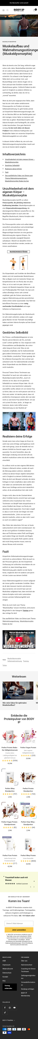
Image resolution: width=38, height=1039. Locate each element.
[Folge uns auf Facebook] (5, 1007)
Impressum (6, 965)
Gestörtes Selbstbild (12, 165)
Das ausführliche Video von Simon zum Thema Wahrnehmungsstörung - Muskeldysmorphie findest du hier (19, 178)
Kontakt (5, 977)
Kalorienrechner (26, 965)
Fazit (6, 172)
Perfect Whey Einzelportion (10, 790)
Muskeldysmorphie (9, 41)
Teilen (5, 665)
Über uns (24, 961)
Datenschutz (7, 973)
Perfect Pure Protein (10, 855)
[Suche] (7, 10)
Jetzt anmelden (19, 930)
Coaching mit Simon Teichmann (28, 970)
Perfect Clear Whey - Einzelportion (28, 823)
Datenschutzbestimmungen (13, 943)
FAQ (4, 981)
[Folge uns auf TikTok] (5, 1012)
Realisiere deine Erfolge (13, 169)
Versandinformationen (28, 983)
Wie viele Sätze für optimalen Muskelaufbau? (14, 704)
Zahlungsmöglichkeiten (28, 977)
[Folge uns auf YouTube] (14, 1007)
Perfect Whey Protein (28, 855)
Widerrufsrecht (8, 969)
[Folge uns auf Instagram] (9, 1007)
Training (26, 661)
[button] (9, 760)
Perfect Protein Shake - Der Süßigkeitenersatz (10, 749)
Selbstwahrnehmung (14, 661)
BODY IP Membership (25, 994)
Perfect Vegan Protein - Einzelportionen (9, 823)
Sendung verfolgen (27, 989)
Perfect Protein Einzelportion (28, 790)
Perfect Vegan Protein (28, 748)
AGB (4, 961)
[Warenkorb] (34, 10)
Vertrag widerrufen (8, 987)
